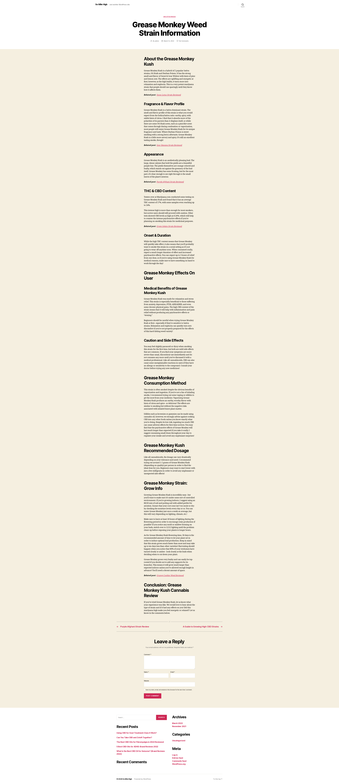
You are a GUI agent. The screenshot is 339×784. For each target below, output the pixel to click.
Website (146, 681)
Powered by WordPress (142, 779)
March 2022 (177, 723)
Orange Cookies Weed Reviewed (170, 575)
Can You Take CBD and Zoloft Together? (134, 737)
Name (146, 672)
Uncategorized (169, 17)
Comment (147, 654)
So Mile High (101, 4)
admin (157, 41)
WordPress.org (179, 764)
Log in (174, 755)
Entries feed (177, 758)
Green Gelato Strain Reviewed (169, 226)
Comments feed (179, 761)
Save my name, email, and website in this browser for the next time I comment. (169, 690)
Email (172, 672)
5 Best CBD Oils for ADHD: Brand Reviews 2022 (137, 747)
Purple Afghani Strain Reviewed (170, 182)
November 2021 (179, 726)
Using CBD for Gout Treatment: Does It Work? (137, 733)
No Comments (183, 41)
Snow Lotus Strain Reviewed (169, 95)
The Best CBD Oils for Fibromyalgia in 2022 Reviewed (140, 742)
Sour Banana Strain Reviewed (169, 145)
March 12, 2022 (169, 41)
